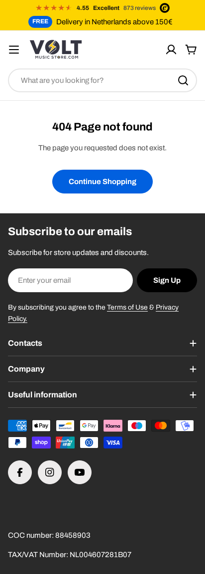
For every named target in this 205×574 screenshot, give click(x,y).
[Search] (183, 80)
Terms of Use (127, 307)
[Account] (171, 50)
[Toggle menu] (14, 50)
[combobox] (102, 80)
